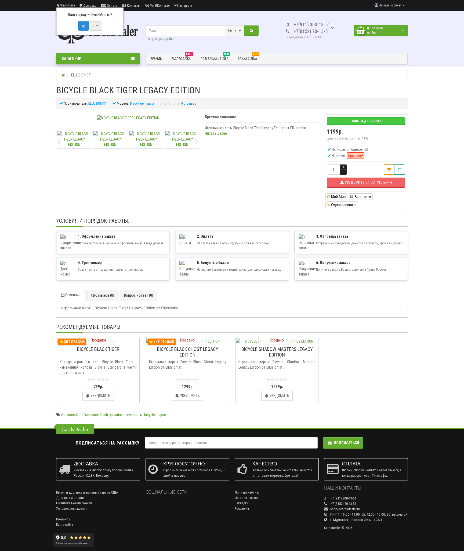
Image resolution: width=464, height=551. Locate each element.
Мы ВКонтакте (159, 5)
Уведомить (100, 395)
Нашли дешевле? (365, 121)
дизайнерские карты (126, 414)
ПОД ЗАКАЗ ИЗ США (215, 58)
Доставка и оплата (70, 497)
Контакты (133, 5)
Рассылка (242, 508)
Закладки (242, 503)
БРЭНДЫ (156, 59)
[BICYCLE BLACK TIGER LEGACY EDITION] (128, 118)
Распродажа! (182, 58)
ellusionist (69, 414)
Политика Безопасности (74, 503)
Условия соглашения (71, 508)
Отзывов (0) (104, 295)
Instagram (185, 5)
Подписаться (346, 443)
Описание (73, 294)
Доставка (89, 5)
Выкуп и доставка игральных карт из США (87, 492)
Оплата (111, 5)
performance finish (93, 414)
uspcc (161, 414)
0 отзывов (189, 103)
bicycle (149, 414)
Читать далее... (217, 133)
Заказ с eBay (248, 58)
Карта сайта (64, 524)
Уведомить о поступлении (368, 182)
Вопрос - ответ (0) (138, 295)
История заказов (247, 497)
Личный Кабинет (247, 492)
